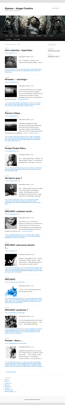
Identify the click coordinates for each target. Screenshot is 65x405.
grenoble (18, 138)
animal (31, 168)
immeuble (16, 331)
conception (7, 363)
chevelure (7, 169)
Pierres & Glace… (13, 113)
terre (6, 272)
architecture (39, 329)
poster (21, 105)
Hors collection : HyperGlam (18, 50)
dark (10, 201)
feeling (35, 330)
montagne (35, 138)
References (39, 36)
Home (6, 36)
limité (35, 269)
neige (39, 138)
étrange (16, 169)
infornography (8, 202)
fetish (20, 201)
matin (6, 105)
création (32, 69)
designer (18, 363)
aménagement (32, 329)
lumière (38, 104)
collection (10, 104)
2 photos (32, 254)
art (22, 69)
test (35, 331)
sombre (39, 202)
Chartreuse (10, 138)
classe (31, 362)
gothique (35, 363)
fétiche (16, 201)
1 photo (32, 56)
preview (25, 105)
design (17, 299)
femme (13, 269)
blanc (28, 69)
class (28, 362)
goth (31, 363)
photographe (37, 236)
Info (11, 69)
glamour (40, 69)
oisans (13, 139)
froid (39, 330)
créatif (40, 267)
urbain (38, 331)
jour (29, 269)
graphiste (27, 299)
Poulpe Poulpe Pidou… (16, 148)
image (8, 70)
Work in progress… (9, 391)
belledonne (37, 136)
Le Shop (14, 136)
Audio (6, 380)
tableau (6, 72)
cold (19, 330)
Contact (51, 36)
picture (29, 365)
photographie (27, 70)
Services (32, 36)
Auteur (45, 36)
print (29, 105)
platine (36, 365)
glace (14, 138)
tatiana (24, 366)
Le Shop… (24, 36)
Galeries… (17, 36)
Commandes (8, 39)
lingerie (14, 365)
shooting (18, 366)
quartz (6, 302)
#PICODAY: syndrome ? (16, 309)
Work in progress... (24, 103)
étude (32, 330)
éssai (29, 330)
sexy (39, 70)
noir (15, 70)
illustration (27, 104)
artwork (25, 69)
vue (19, 140)
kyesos (12, 70)
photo (22, 70)
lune (38, 269)
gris (6, 70)
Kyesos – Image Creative (19, 8)
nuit (10, 270)
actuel (27, 329)
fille (16, 269)
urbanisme (7, 333)
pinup (19, 105)
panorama (17, 139)
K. (16, 53)
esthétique (23, 363)
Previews (17, 103)
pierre (6, 140)
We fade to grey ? (13, 178)
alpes (31, 136)
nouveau (18, 70)
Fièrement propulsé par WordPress (32, 399)
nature (17, 301)
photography (30, 270)
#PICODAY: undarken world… (19, 211)
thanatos (29, 366)
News (13, 69)
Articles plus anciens (10, 372)
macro (14, 301)
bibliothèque (12, 330)
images (6, 301)
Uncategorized (8, 390)
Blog (12, 36)
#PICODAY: (10, 279)
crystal (14, 299)
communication (36, 362)
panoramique (23, 139)
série (20, 237)
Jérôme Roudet (21, 282)
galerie (35, 69)
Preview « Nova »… (14, 340)
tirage (10, 72)
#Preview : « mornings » (16, 79)
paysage (28, 139)
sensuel (36, 70)
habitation (11, 331)
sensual (6, 366)
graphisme (22, 299)
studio (21, 366)
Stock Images (17, 39)
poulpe (15, 170)
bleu (36, 298)
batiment (7, 330)
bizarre (37, 168)
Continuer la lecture (23, 99)
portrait (32, 70)
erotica (13, 201)
